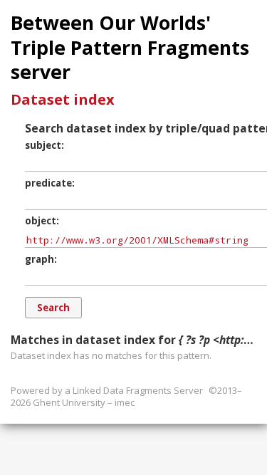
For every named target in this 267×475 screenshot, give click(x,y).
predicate (48, 183)
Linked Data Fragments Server (138, 390)
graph (39, 259)
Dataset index (63, 99)
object (40, 220)
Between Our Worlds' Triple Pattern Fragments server (130, 47)
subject (43, 145)
